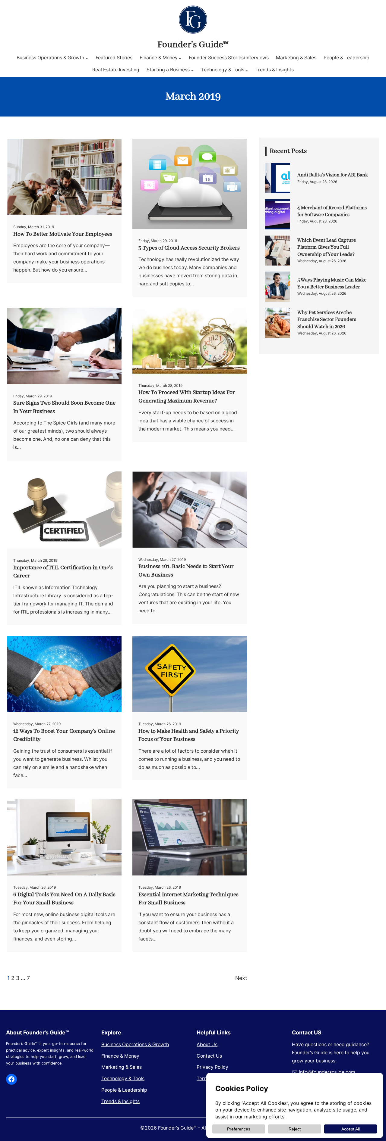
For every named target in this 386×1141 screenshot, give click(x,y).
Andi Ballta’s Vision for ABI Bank (332, 175)
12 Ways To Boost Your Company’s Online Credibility (64, 735)
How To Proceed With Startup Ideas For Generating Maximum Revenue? (186, 397)
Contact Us (209, 1056)
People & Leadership (124, 1090)
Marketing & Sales (121, 1067)
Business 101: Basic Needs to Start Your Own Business (186, 571)
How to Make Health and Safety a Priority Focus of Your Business (188, 735)
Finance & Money (120, 1056)
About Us (207, 1044)
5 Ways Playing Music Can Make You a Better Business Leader (331, 283)
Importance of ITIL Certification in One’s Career (63, 572)
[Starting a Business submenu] (192, 69)
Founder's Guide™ (193, 45)
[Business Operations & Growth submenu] (86, 57)
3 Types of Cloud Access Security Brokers (189, 248)
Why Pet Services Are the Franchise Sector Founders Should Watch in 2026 (326, 319)
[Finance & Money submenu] (180, 57)
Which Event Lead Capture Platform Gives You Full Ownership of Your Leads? (326, 247)
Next (241, 978)
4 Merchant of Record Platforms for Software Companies (332, 211)
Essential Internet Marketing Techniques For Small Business (188, 899)
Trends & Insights (120, 1101)
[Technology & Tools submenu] (246, 69)
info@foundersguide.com (327, 1072)
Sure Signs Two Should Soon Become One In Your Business (64, 407)
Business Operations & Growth (135, 1044)
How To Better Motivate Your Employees (62, 234)
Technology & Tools (122, 1078)
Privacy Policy (212, 1067)
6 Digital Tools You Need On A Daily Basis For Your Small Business (64, 899)
